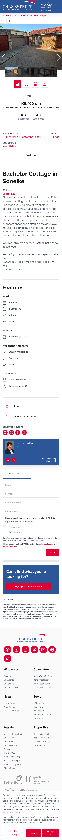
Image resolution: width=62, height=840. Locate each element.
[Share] (8, 21)
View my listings (49, 458)
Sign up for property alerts (28, 586)
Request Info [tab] (16, 473)
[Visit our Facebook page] (7, 649)
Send (53, 552)
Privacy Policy (39, 540)
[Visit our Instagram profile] (25, 649)
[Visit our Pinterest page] (52, 649)
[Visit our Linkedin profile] (16, 649)
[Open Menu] (56, 6)
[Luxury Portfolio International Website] (38, 779)
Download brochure (26, 416)
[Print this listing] (35, 84)
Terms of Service (9, 546)
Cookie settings (14, 833)
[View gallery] (17, 84)
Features (31, 155)
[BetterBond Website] (13, 779)
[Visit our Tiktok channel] (7, 658)
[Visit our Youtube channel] (43, 649)
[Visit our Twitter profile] (34, 649)
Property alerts (16, 532)
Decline (33, 833)
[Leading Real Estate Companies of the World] (46, 6)
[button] (3, 57)
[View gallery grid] (26, 84)
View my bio (51, 461)
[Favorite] (2, 21)
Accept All (50, 833)
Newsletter (15, 527)
